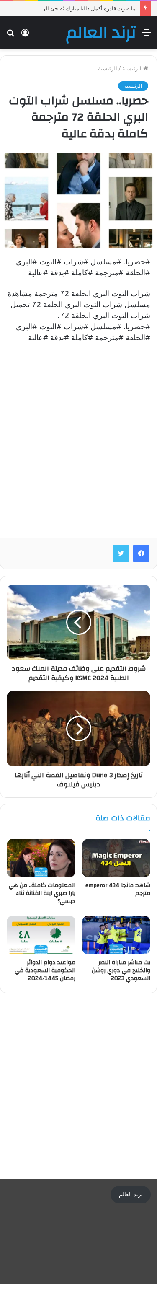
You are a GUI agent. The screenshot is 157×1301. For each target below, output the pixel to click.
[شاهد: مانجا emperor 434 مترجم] (116, 858)
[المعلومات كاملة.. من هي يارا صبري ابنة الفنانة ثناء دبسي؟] (41, 858)
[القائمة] (146, 35)
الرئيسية (132, 68)
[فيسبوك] (141, 553)
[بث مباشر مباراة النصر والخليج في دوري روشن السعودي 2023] (116, 935)
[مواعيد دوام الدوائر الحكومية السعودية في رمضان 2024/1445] (41, 935)
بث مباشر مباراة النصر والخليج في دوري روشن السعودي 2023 (121, 970)
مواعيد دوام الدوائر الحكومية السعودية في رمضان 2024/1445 (45, 970)
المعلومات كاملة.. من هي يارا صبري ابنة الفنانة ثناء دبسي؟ (42, 893)
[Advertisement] (78, 433)
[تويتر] (121, 553)
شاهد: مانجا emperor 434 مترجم (117, 889)
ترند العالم (131, 1194)
